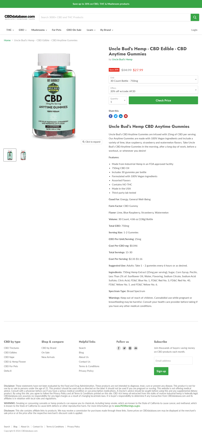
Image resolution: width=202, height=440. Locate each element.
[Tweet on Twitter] (116, 116)
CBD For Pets (11, 366)
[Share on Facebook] (111, 116)
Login (194, 29)
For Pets (56, 29)
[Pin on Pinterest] (126, 116)
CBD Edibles (10, 352)
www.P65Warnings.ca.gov (127, 406)
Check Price (101, 434)
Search (82, 347)
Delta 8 (8, 370)
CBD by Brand (49, 347)
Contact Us (84, 361)
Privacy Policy (86, 370)
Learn (90, 29)
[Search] (195, 17)
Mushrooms (38, 29)
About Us (84, 357)
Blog (81, 352)
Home (7, 40)
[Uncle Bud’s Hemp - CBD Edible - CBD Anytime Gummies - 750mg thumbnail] (10, 155)
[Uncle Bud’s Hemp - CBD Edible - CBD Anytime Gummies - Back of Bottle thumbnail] (23, 155)
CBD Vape (9, 357)
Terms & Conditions (89, 366)
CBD (22, 29)
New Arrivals (48, 357)
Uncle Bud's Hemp (122, 59)
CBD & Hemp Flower (15, 361)
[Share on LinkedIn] (121, 116)
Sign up (161, 371)
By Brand (105, 29)
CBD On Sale (74, 29)
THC (9, 29)
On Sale (46, 352)
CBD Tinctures (11, 347)
